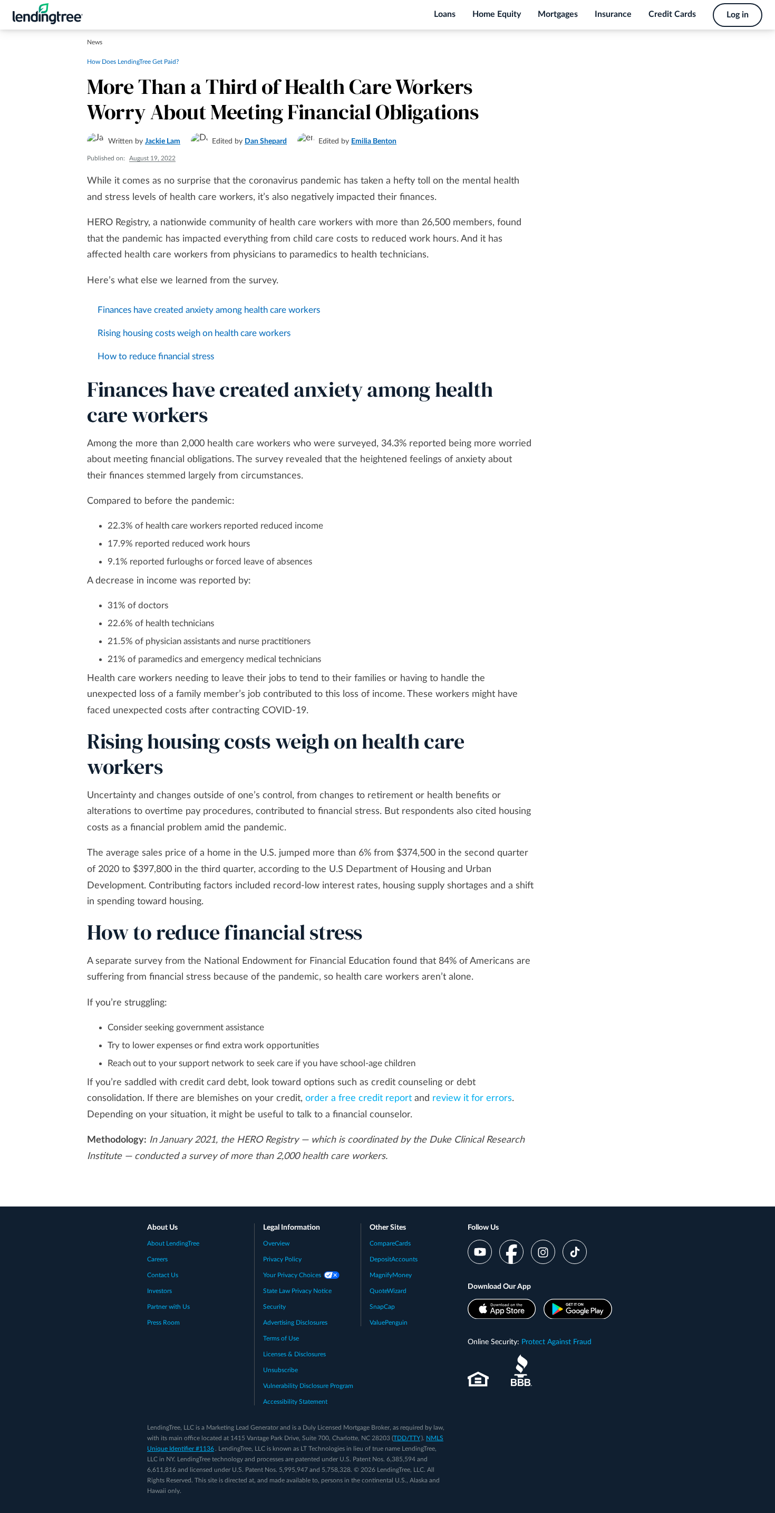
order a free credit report (358, 1098)
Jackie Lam (162, 141)
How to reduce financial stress (156, 356)
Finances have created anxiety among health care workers (209, 309)
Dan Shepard (266, 141)
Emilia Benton (373, 141)
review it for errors (472, 1098)
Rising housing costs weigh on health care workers (194, 333)
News (94, 42)
